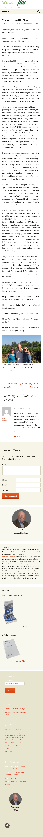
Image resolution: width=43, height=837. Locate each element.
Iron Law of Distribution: (13, 729)
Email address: (9, 680)
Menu (4, 11)
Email (5, 485)
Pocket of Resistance (9, 557)
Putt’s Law (8, 752)
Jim (37, 24)
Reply (18, 436)
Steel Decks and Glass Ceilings (17, 552)
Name (5, 480)
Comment (7, 464)
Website (5, 490)
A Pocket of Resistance (24, 24)
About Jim (12, 778)
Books (30, 561)
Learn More (21, 660)
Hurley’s (35, 386)
